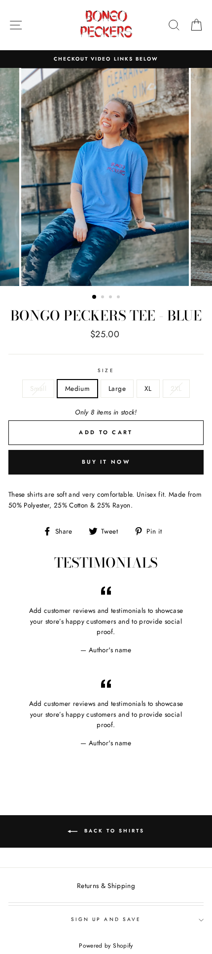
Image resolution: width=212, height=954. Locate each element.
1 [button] (94, 297)
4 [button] (119, 297)
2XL (176, 388)
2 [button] (103, 297)
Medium (77, 388)
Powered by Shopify (106, 945)
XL (148, 388)
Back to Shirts (112, 830)
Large (117, 388)
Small (38, 388)
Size (106, 370)
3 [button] (111, 297)
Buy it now (106, 462)
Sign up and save (106, 919)
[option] (106, 59)
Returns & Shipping (106, 885)
